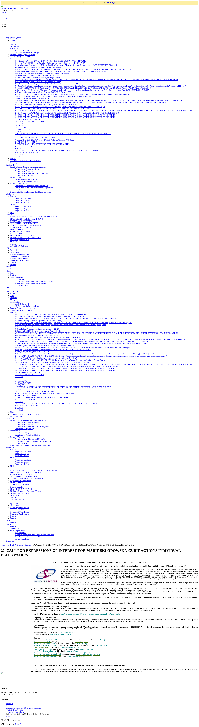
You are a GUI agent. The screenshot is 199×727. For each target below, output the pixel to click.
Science (8, 271)
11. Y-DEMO (20, 136)
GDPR (3, 12)
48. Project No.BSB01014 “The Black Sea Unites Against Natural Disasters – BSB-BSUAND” (50, 63)
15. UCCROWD (21, 127)
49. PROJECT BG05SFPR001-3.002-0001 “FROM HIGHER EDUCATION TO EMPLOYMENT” (52, 61)
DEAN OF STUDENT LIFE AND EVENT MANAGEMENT (33, 217)
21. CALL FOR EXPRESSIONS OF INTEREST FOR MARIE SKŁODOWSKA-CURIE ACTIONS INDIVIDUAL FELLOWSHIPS (65, 115)
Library (13, 159)
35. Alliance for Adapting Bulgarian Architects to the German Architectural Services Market (48, 84)
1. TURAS (19, 157)
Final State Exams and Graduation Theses (25, 238)
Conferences (14, 275)
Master (12, 204)
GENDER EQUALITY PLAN (21, 57)
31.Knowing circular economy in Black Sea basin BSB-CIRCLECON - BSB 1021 (45, 92)
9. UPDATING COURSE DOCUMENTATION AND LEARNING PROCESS (44, 140)
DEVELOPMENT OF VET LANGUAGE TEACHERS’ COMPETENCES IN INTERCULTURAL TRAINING (57, 150)
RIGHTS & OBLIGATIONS (21, 221)
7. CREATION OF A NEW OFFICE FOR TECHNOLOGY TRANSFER (42, 144)
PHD (12, 213)
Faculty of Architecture (18, 184)
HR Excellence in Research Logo (27, 53)
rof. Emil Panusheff (42, 647)
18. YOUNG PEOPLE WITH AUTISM (29, 121)
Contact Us (10, 288)
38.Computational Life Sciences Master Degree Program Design (38, 78)
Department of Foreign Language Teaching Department (30, 192)
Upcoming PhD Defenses (19, 254)
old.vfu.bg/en (111, 3)
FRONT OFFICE (16, 229)
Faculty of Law (15, 177)
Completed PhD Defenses (19, 256)
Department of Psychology (24, 175)
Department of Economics (24, 171)
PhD (7, 248)
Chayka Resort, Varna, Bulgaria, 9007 (15, 8)
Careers (13, 244)
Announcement (20, 279)
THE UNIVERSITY (13, 38)
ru (6, 20)
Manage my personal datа (19, 240)
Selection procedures (17, 277)
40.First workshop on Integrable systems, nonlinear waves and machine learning (44, 73)
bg (6, 16)
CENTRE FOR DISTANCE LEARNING (25, 161)
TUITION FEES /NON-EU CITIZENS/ (25, 223)
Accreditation (15, 48)
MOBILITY (14, 242)
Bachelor (13, 196)
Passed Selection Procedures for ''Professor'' (31, 283)
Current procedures (22, 285)
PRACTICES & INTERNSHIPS (22, 236)
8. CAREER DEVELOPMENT (26, 142)
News (12, 42)
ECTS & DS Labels (22, 51)
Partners (8, 267)
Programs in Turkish (22, 202)
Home (3, 545)
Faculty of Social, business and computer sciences (28, 167)
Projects (13, 59)
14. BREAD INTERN (23, 130)
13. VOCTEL (20, 132)
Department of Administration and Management (32, 173)
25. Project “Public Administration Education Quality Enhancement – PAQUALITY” (46, 105)
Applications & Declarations (20, 227)
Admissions (10, 194)
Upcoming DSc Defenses (19, 258)
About (12, 40)
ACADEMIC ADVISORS (20, 231)
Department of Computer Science (27, 169)
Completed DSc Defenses (19, 261)
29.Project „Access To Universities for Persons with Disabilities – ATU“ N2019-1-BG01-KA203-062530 (53, 96)
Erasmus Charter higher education (22, 55)
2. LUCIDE (19, 154)
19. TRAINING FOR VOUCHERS (28, 119)
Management (15, 46)
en (6, 18)
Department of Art (21, 190)
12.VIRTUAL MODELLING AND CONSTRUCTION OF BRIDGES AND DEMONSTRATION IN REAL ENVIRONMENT (63, 134)
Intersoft (18, 724)
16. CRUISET (20, 125)
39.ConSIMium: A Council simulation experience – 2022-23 (37, 75)
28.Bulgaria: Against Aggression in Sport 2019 (32, 98)
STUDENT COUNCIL (19, 246)
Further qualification (17, 163)
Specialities (14, 250)
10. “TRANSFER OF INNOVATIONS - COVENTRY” (35, 138)
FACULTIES (10, 165)
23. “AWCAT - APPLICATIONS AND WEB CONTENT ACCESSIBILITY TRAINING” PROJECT (53, 109)
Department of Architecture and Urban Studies (31, 186)
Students (9, 215)
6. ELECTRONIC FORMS (25, 146)
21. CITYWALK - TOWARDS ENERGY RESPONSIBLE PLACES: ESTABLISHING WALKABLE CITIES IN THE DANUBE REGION (67, 113)
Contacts (13, 263)
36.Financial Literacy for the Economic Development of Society (38, 82)
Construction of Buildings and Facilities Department (34, 188)
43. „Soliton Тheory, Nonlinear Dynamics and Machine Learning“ (39, 67)
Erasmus (13, 265)
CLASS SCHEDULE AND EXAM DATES (26, 225)
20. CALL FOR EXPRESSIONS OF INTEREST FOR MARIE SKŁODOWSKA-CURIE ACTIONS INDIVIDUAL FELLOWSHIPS (65, 117)
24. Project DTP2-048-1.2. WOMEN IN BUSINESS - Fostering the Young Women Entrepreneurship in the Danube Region (60, 107)
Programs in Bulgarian (23, 198)
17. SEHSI (19, 123)
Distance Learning (16, 233)
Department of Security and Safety (27, 182)
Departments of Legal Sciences (26, 179)
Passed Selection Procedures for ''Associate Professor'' (34, 281)
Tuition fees (14, 252)
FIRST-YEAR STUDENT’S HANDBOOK (26, 219)
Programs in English (22, 200)
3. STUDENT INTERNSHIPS (26, 152)
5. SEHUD (19, 148)
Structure (13, 44)
